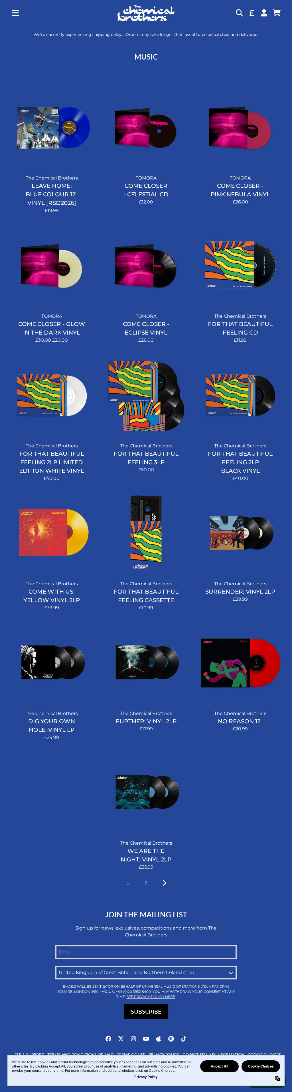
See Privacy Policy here (151, 997)
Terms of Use (131, 1054)
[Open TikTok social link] (183, 1038)
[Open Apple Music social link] (158, 1038)
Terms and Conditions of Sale (80, 1054)
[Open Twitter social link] (121, 1038)
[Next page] (164, 883)
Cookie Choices (264, 1054)
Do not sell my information (213, 1054)
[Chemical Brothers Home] (146, 13)
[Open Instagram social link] (133, 1038)
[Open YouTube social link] (146, 1038)
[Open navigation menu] (15, 13)
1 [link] (128, 882)
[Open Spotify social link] (171, 1038)
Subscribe (146, 1011)
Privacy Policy (164, 1054)
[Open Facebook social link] (108, 1038)
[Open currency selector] (251, 13)
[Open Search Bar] (239, 13)
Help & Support (27, 1054)
